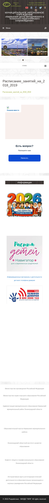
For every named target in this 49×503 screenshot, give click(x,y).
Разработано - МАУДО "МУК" (20, 499)
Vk (31, 7)
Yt (26, 7)
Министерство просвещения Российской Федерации (24, 389)
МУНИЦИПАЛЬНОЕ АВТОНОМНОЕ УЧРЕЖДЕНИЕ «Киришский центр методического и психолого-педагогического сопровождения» (24, 16)
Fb (36, 7)
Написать (24, 158)
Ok (45, 7)
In (36, 10)
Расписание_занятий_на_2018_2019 (17, 92)
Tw (40, 7)
